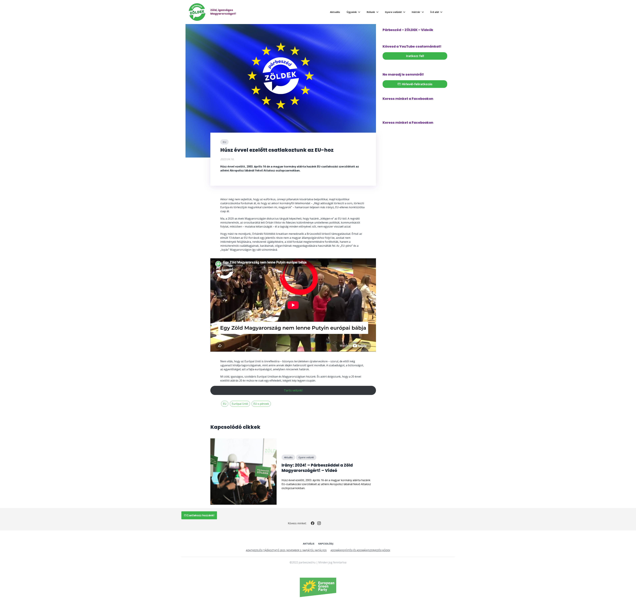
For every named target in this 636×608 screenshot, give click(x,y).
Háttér (416, 12)
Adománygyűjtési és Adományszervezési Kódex (360, 550)
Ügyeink (352, 12)
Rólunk (371, 12)
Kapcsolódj (325, 543)
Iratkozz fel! (415, 56)
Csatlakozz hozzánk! (200, 515)
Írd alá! (434, 12)
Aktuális (335, 12)
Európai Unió (240, 404)
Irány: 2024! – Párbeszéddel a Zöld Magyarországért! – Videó (317, 467)
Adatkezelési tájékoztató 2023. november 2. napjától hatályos (286, 550)
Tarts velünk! (293, 390)
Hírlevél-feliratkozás (416, 84)
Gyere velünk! (393, 12)
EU (224, 142)
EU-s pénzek (261, 404)
